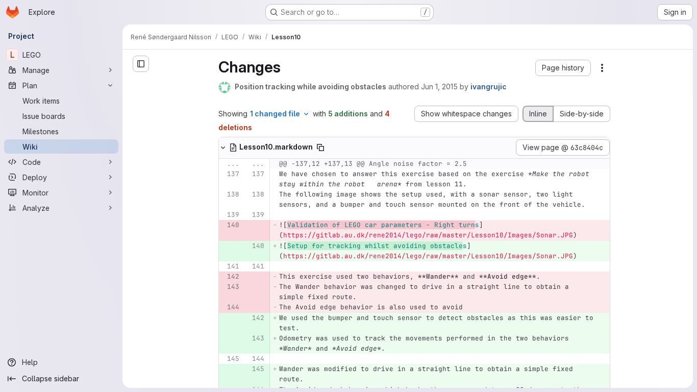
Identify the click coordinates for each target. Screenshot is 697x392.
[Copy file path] (320, 147)
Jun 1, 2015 (439, 86)
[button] (563, 68)
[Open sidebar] (141, 64)
